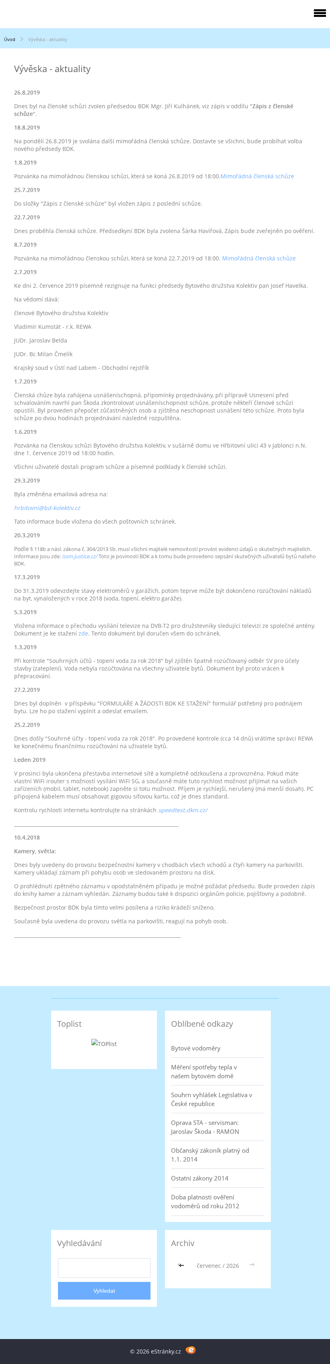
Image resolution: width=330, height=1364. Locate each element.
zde (83, 633)
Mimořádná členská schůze (257, 176)
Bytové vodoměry (196, 1048)
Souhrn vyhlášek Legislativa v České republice (211, 1099)
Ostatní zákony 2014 (200, 1178)
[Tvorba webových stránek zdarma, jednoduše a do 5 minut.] (190, 1350)
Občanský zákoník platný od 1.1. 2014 (210, 1154)
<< (182, 1265)
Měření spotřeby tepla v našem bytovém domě (204, 1071)
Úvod (9, 39)
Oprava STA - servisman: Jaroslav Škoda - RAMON (205, 1126)
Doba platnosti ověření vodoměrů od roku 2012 (205, 1201)
